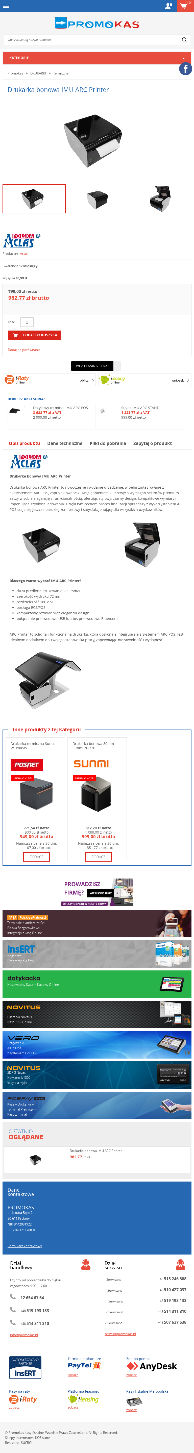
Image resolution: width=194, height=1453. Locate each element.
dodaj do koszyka (40, 335)
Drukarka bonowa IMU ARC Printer (96, 1150)
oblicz (84, 380)
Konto (168, 6)
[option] (97, 140)
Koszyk (189, 3)
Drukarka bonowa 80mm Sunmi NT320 (93, 745)
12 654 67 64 (32, 1297)
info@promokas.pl (24, 1335)
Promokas (97, 23)
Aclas (24, 253)
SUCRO (26, 1442)
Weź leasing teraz (93, 366)
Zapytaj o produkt (152, 443)
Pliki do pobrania (108, 443)
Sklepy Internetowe (19, 1437)
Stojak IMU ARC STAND (140, 407)
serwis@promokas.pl (120, 1334)
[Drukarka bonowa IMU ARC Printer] (97, 140)
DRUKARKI (38, 73)
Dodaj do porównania (24, 349)
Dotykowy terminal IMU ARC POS (60, 407)
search (185, 40)
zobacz (37, 856)
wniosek (178, 380)
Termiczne (60, 73)
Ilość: (11, 322)
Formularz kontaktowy (25, 1246)
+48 (34, 1311)
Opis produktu (24, 443)
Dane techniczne (64, 443)
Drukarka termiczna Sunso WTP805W (33, 745)
